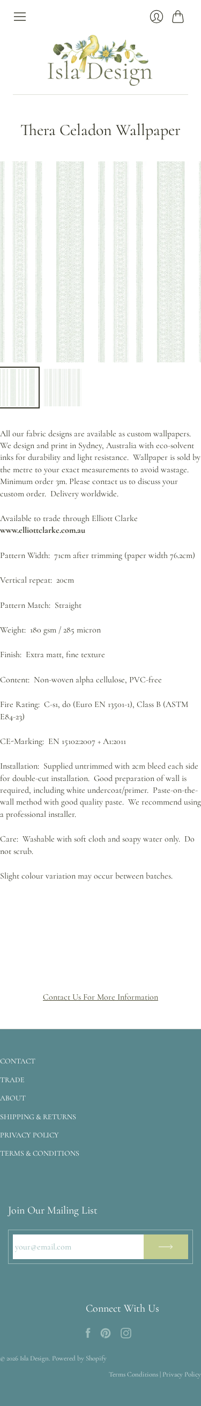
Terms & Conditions (39, 1153)
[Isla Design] (100, 59)
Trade (12, 1079)
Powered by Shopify (79, 1358)
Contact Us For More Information (100, 997)
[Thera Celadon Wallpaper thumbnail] (19, 387)
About (13, 1098)
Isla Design (34, 1358)
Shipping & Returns (38, 1116)
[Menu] (20, 16)
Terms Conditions (133, 1374)
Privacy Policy (29, 1135)
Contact (17, 1061)
